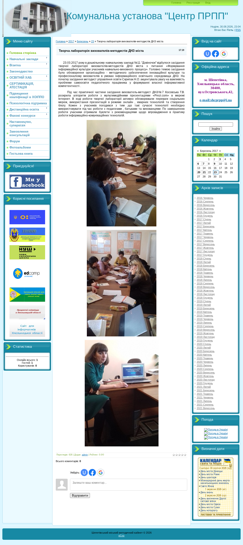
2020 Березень (206, 351)
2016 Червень (205, 197)
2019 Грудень (205, 340)
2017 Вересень (206, 244)
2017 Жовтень (205, 247)
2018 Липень (204, 279)
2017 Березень (206, 226)
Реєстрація (193, 2)
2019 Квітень (204, 312)
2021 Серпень (205, 404)
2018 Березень (206, 265)
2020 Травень (205, 358)
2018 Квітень (204, 269)
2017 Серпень (205, 240)
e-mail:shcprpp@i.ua (216, 100)
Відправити (80, 495)
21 (204, 172)
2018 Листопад (206, 294)
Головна (176, 2)
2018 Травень (205, 272)
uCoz (121, 535)
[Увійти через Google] (100, 472)
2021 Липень (204, 401)
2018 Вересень (206, 287)
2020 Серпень (205, 369)
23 (92, 41)
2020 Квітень (204, 354)
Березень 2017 (209, 150)
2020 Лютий (204, 347)
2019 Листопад (206, 336)
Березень (82, 41)
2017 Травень (205, 233)
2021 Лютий (204, 386)
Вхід (207, 2)
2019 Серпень (205, 326)
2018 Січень (204, 258)
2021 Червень (205, 397)
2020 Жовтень (205, 376)
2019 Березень (206, 308)
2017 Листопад (206, 251)
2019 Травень (205, 315)
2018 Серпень (205, 283)
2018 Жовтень (205, 290)
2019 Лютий (204, 304)
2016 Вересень (206, 205)
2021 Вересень (206, 408)
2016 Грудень (205, 215)
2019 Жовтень (205, 333)
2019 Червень (205, 319)
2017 (71, 41)
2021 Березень (206, 390)
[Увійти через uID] (84, 472)
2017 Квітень (204, 230)
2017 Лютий (204, 222)
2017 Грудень (205, 254)
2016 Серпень (205, 201)
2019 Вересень (206, 329)
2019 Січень (204, 301)
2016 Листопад (206, 212)
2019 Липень (204, 322)
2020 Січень (204, 344)
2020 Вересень (206, 372)
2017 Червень (205, 237)
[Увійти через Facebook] (92, 472)
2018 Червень (205, 276)
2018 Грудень (205, 297)
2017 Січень (204, 219)
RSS (238, 30)
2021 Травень (205, 393)
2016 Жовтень (205, 208)
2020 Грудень (205, 383)
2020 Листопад (206, 379)
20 (198, 172)
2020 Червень (205, 361)
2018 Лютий (204, 262)
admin (85, 455)
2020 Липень (204, 365)
